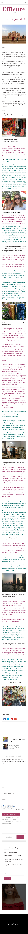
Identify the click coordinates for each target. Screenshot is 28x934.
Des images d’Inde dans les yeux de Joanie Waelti (14, 865)
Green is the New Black (10, 852)
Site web (4, 799)
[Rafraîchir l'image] (15, 806)
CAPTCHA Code (19, 809)
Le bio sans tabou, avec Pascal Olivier (12, 856)
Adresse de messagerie (8, 793)
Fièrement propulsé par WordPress (16, 923)
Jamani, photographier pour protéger (12, 849)
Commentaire (5, 767)
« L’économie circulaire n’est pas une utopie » (13, 860)
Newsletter (13, 919)
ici (21, 683)
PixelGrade (17, 924)
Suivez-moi (20, 919)
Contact (7, 919)
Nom (3, 787)
